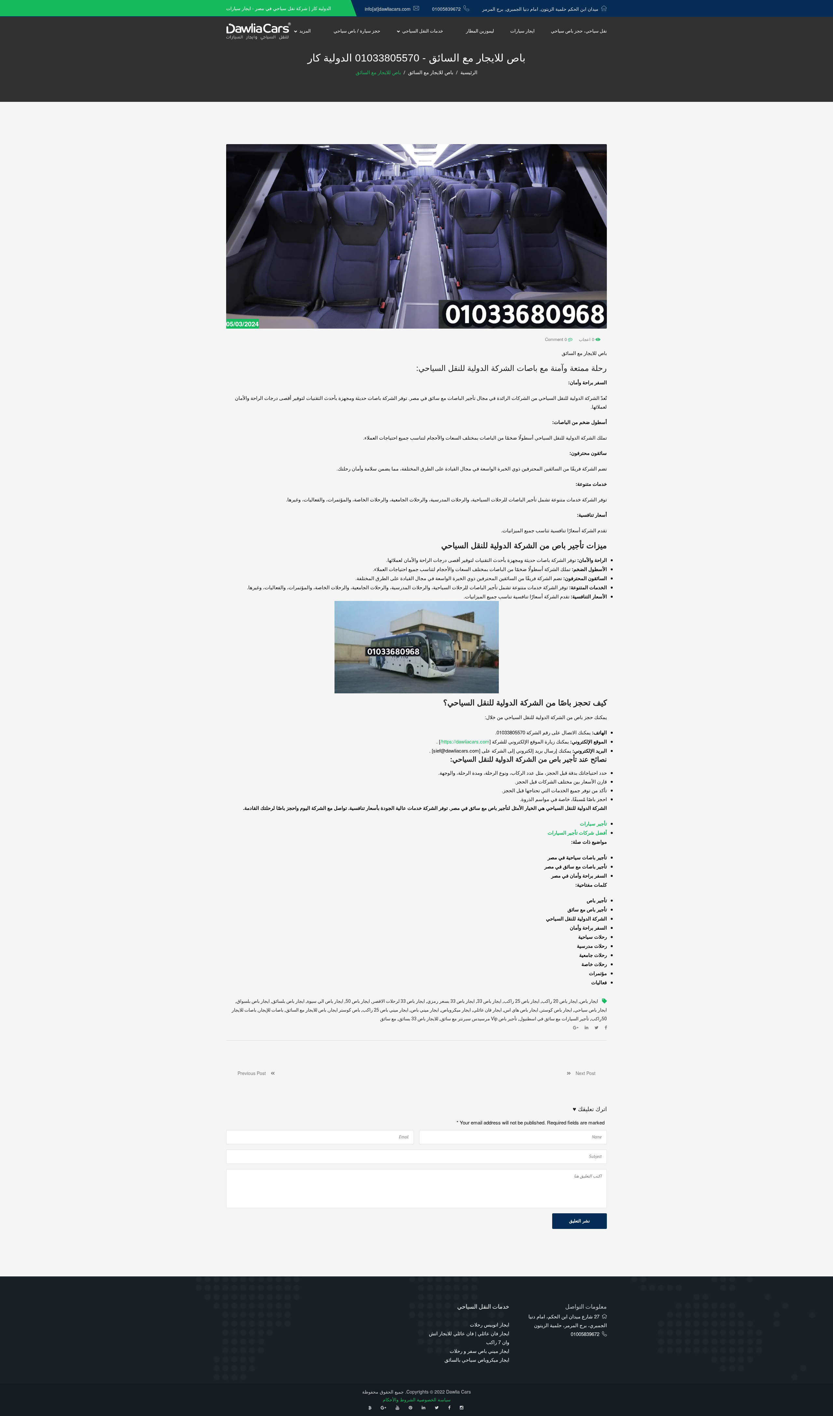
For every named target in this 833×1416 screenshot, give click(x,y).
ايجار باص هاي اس (521, 1010)
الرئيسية (468, 72)
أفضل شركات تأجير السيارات (577, 832)
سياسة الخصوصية (434, 1399)
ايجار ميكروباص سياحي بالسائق (476, 1359)
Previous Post (254, 1073)
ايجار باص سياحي (590, 1010)
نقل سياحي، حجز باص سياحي (579, 31)
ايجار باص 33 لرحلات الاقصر (398, 1001)
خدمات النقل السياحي (422, 31)
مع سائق (388, 1018)
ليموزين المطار (480, 31)
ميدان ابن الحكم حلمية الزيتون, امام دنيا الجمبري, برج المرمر (540, 9)
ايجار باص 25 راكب (521, 1001)
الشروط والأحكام (399, 1399)
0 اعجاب (587, 339)
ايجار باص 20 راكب (560, 1001)
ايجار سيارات (522, 31)
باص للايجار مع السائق (430, 72)
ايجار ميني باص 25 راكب (385, 1010)
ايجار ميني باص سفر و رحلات (479, 1350)
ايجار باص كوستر (556, 1010)
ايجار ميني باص (425, 1010)
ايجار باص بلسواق (253, 1001)
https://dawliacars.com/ (464, 741)
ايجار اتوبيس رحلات (489, 1324)
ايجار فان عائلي (487, 1010)
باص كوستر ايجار (344, 1010)
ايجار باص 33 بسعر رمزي (451, 1001)
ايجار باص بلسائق (288, 1001)
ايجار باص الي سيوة (325, 1001)
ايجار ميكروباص (456, 1010)
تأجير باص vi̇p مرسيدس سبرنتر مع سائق (479, 1018)
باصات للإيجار (271, 1010)
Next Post (583, 1073)
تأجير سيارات (593, 823)
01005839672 (446, 9)
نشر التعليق (579, 1221)
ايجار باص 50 (358, 1001)
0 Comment (556, 339)
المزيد (305, 31)
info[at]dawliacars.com (388, 9)
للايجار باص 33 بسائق (418, 1018)
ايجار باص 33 (489, 1001)
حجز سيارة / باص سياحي (357, 31)
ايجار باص (589, 1001)
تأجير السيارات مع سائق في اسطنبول (554, 1018)
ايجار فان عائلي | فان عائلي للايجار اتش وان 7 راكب (469, 1337)
